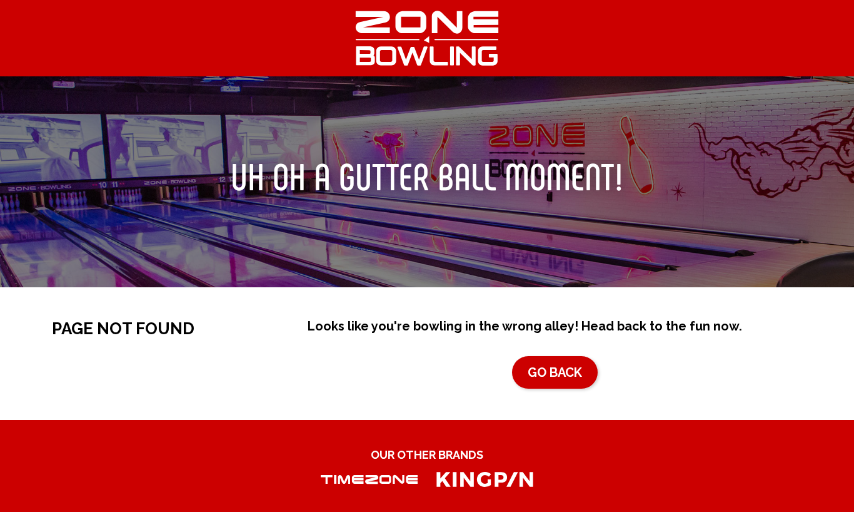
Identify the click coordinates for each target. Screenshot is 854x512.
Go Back (555, 372)
